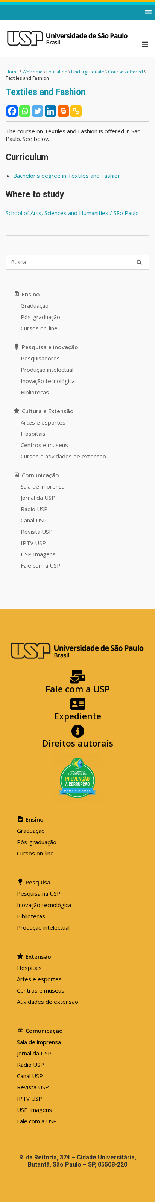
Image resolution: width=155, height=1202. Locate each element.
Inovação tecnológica (48, 381)
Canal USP (34, 520)
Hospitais (33, 433)
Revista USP (37, 531)
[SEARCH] (139, 262)
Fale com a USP (41, 565)
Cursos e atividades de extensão (63, 456)
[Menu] (145, 44)
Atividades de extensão (47, 1001)
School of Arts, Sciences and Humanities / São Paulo (72, 213)
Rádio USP (34, 509)
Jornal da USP (38, 497)
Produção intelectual (47, 369)
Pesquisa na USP (39, 893)
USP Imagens (38, 554)
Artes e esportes (43, 422)
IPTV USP (33, 543)
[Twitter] (37, 111)
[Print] (63, 111)
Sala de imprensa (43, 486)
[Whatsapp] (24, 111)
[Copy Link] (76, 111)
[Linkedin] (50, 111)
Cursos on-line (39, 328)
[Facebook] (12, 111)
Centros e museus (44, 445)
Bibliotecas (35, 392)
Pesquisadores (40, 358)
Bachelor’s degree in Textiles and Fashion (67, 175)
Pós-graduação (40, 317)
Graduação (35, 305)
